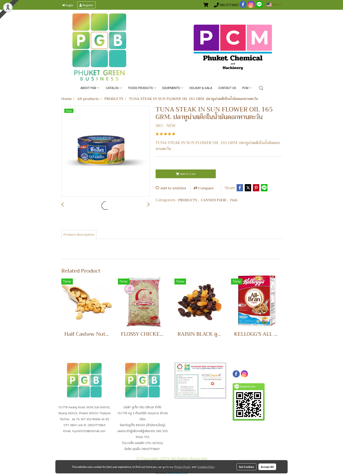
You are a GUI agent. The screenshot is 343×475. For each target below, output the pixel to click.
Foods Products (141, 88)
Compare (205, 188)
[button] (261, 88)
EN (275, 5)
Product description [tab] (79, 234)
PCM (245, 88)
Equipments (171, 88)
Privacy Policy (182, 466)
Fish (233, 200)
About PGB (88, 88)
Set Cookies (246, 466)
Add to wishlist (172, 188)
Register (87, 5)
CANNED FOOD (214, 200)
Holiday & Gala (200, 88)
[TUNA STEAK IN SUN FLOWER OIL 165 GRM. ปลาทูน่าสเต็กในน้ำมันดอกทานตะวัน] (105, 151)
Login (69, 5)
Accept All (267, 466)
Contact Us (227, 88)
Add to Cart (187, 173)
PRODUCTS (188, 200)
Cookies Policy (206, 466)
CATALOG (112, 88)
